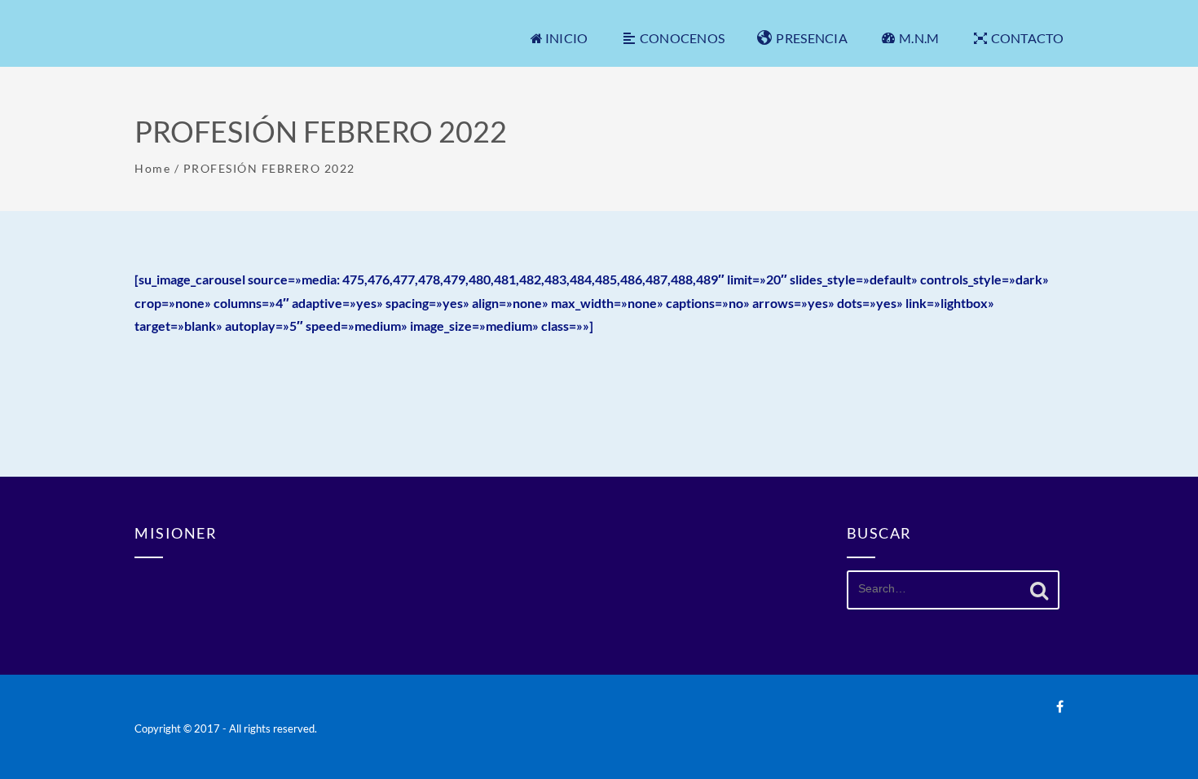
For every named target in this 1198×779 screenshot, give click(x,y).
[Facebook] (1060, 706)
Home (152, 168)
